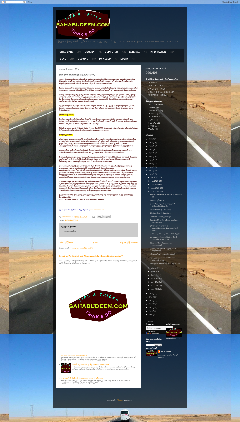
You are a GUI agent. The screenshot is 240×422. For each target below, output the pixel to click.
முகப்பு (96, 242)
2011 (151, 308)
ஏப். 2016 (154, 278)
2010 (151, 311)
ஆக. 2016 (155, 191)
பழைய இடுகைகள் (128, 242)
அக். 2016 (155, 184)
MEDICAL (83, 59)
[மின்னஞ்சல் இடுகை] (94, 217)
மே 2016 (154, 275)
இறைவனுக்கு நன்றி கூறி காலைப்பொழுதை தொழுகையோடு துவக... (164, 228)
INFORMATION (158, 52)
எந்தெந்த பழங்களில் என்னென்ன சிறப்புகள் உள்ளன (162, 259)
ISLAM (62, 59)
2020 (151, 160)
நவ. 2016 (155, 181)
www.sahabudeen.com (97, 210)
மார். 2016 (155, 282)
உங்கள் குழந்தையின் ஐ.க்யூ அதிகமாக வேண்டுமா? (91, 364)
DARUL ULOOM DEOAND (158, 86)
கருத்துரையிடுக (70, 231)
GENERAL (134, 52)
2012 (151, 304)
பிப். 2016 (155, 286)
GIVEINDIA (152, 83)
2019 (151, 164)
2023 (151, 150)
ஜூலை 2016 (156, 268)
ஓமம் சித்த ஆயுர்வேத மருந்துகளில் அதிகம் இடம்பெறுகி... (163, 205)
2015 (151, 293)
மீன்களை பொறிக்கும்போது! (160, 217)
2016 (151, 174)
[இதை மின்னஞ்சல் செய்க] (98, 216)
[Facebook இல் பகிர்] (106, 216)
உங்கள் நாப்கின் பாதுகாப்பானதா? (162, 254)
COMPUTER (111, 52)
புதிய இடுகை (66, 242)
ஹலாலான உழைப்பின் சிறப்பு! (160, 209)
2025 (151, 143)
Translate (155, 334)
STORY (124, 59)
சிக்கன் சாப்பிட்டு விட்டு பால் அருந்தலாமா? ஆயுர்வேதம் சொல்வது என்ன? (91, 256)
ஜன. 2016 (155, 289)
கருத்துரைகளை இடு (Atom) (82, 248)
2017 (151, 171)
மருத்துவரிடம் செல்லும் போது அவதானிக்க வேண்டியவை (82, 378)
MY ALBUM (105, 59)
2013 (151, 301)
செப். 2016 (155, 188)
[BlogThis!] (101, 216)
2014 (151, 297)
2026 (151, 139)
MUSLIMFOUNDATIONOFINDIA (161, 92)
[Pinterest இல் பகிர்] (109, 216)
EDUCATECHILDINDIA (157, 95)
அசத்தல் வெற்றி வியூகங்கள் (160, 213)
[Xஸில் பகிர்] (103, 216)
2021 (151, 157)
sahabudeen (166, 351)
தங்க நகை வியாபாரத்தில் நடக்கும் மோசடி (165, 263)
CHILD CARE (66, 52)
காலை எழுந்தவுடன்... (158, 200)
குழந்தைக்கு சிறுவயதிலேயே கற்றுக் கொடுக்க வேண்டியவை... (163, 238)
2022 (151, 153)
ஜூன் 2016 (155, 271)
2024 (151, 146)
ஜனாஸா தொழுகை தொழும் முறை (74, 355)
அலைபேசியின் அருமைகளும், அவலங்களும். (161, 244)
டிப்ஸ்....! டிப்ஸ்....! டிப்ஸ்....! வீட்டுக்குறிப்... (166, 234)
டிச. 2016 (155, 177)
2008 (151, 315)
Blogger (120, 400)
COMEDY (90, 52)
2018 (151, 167)
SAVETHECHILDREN (156, 89)
